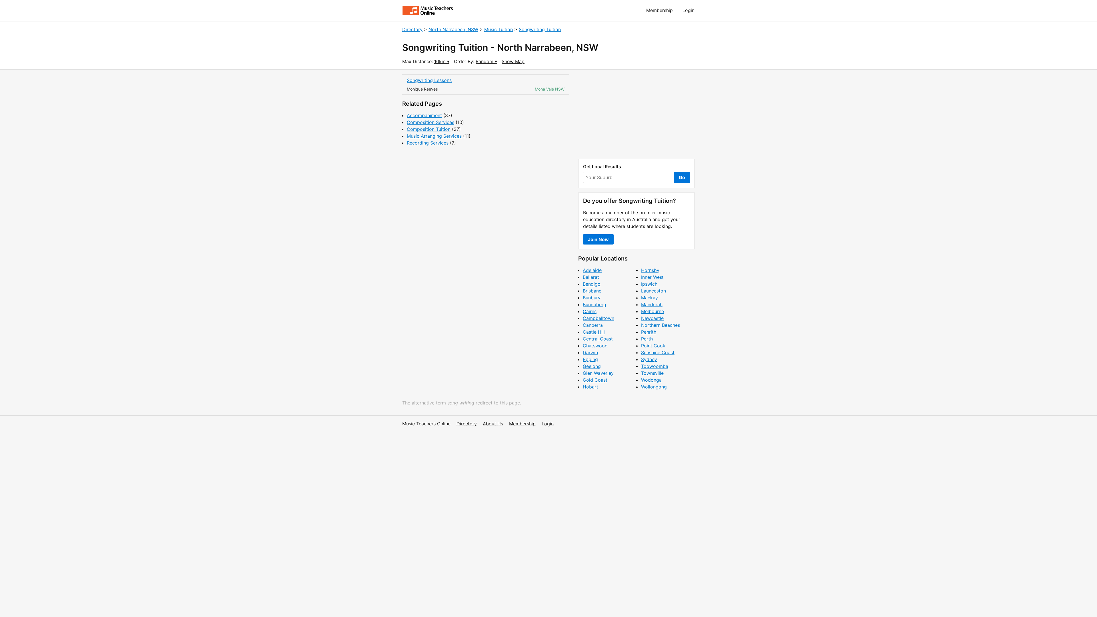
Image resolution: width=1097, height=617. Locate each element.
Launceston (653, 291)
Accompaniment (424, 115)
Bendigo (591, 284)
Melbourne (652, 311)
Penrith (648, 332)
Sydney (649, 359)
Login (688, 10)
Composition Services (430, 122)
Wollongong (654, 387)
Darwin (590, 352)
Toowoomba (654, 366)
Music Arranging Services (434, 136)
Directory (412, 29)
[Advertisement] (636, 114)
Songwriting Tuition (540, 29)
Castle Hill (594, 332)
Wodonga (651, 380)
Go (682, 177)
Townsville (652, 373)
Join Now (598, 239)
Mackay (649, 298)
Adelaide (592, 270)
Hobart (590, 387)
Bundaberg (594, 304)
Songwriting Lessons (429, 80)
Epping (590, 359)
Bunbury (591, 298)
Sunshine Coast (657, 352)
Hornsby (650, 270)
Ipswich (649, 284)
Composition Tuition (429, 129)
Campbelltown (598, 318)
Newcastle (652, 318)
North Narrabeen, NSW (453, 29)
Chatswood (595, 345)
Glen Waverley (598, 373)
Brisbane (592, 291)
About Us (493, 423)
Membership (659, 10)
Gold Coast (595, 380)
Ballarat (591, 277)
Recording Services (428, 143)
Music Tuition (498, 29)
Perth (647, 339)
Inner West (652, 277)
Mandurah (651, 304)
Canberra (593, 325)
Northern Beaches (660, 325)
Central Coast (598, 339)
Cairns (589, 311)
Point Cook (653, 345)
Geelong (592, 366)
